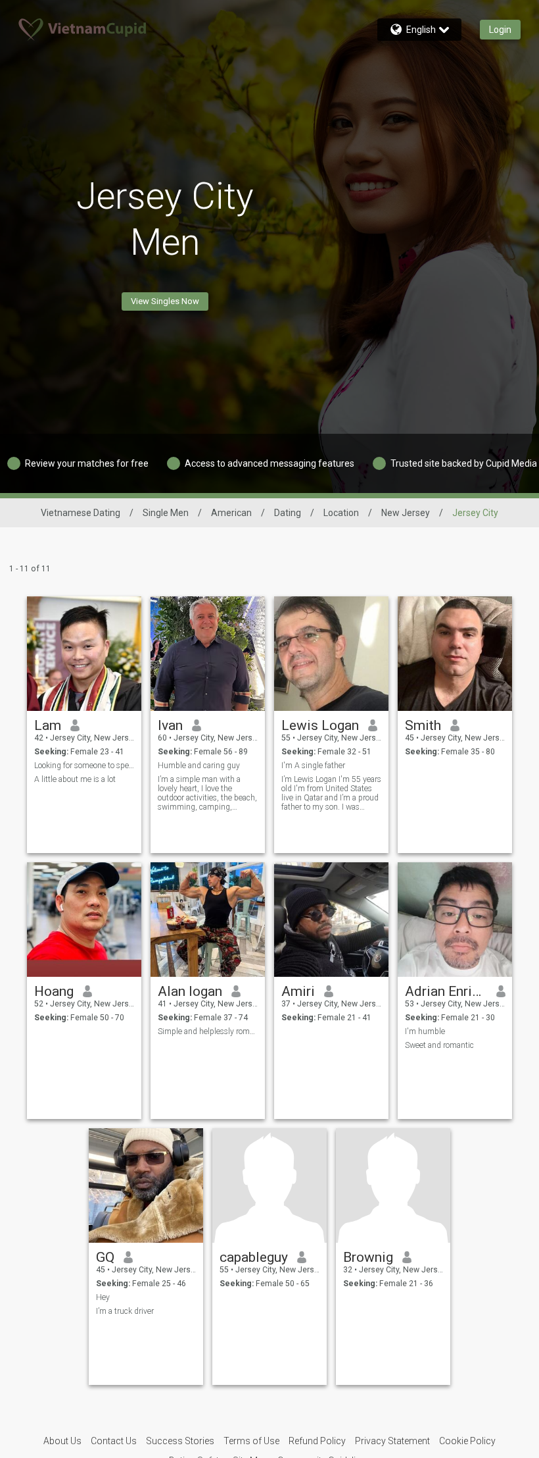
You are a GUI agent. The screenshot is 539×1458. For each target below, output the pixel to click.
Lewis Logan (320, 725)
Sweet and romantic (439, 1045)
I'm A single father (313, 765)
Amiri (298, 991)
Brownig (368, 1257)
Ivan (170, 725)
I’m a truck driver (125, 1311)
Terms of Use (251, 1441)
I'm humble (425, 1031)
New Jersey (405, 513)
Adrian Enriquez (446, 991)
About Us (62, 1441)
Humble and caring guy (199, 765)
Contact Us (114, 1441)
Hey (103, 1297)
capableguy (254, 1257)
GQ (105, 1257)
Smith (423, 725)
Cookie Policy (467, 1441)
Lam (47, 725)
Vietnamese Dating (80, 513)
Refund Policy (317, 1441)
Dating (287, 513)
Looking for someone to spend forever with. (84, 765)
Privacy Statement (392, 1441)
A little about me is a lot (75, 779)
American (231, 513)
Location (341, 513)
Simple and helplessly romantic (208, 1031)
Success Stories (180, 1441)
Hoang (54, 991)
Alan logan (190, 991)
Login (500, 29)
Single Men (166, 513)
